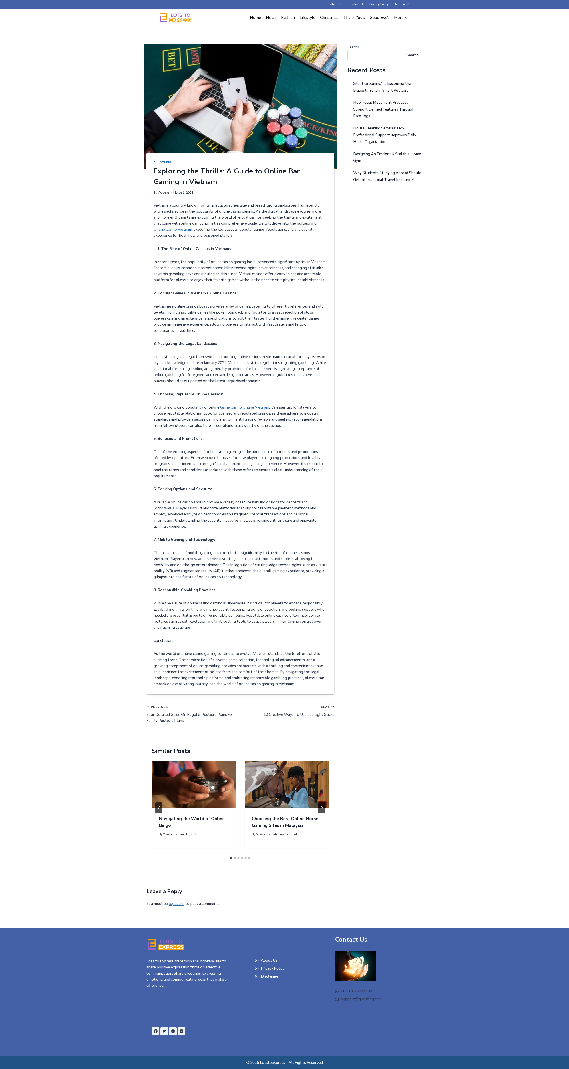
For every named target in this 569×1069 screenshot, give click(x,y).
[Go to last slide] (158, 807)
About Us (336, 4)
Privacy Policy (379, 4)
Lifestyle (307, 17)
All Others (163, 162)
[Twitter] (164, 1031)
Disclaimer (401, 4)
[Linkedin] (173, 1031)
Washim (163, 193)
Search (353, 47)
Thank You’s (354, 17)
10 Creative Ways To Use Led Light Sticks (299, 711)
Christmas (329, 17)
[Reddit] (181, 1031)
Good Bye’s (379, 17)
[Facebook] (155, 1031)
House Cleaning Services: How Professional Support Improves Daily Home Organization (384, 135)
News (271, 17)
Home (255, 17)
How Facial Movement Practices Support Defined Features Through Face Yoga (383, 109)
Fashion (288, 17)
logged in (176, 903)
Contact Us (356, 4)
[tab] (231, 858)
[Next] (321, 807)
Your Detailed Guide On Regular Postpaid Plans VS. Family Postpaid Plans (189, 714)
